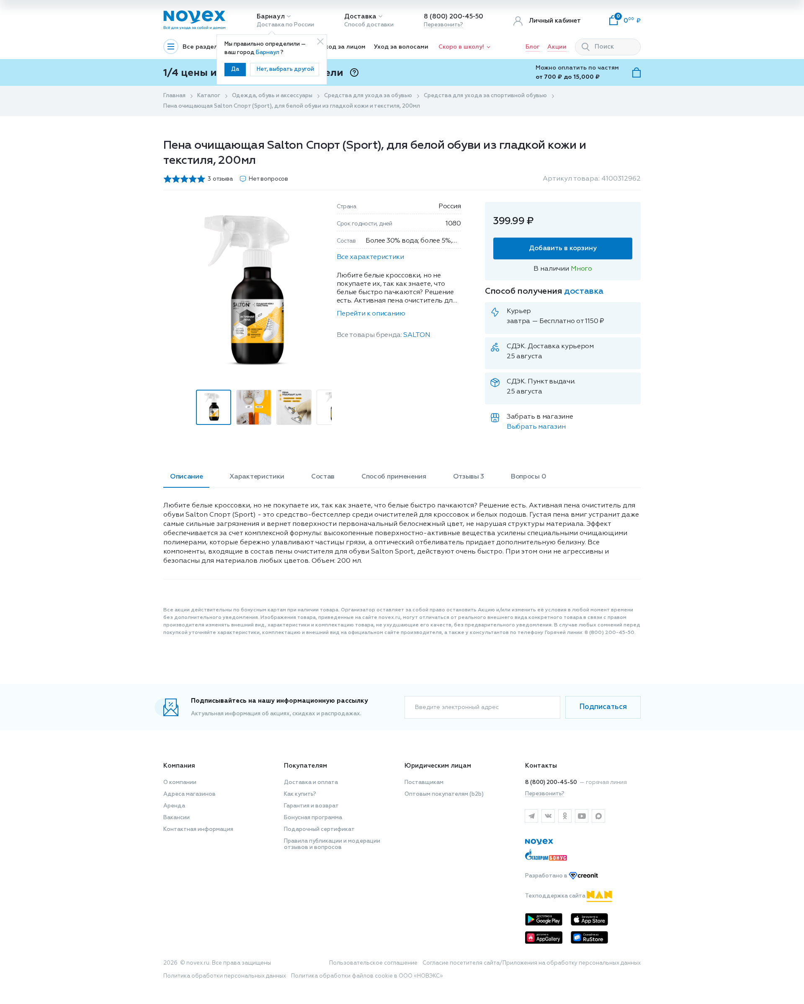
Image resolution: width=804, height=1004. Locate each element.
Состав (323, 477)
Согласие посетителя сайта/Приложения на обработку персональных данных (532, 963)
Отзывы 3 (468, 477)
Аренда (174, 806)
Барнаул (271, 16)
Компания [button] (179, 766)
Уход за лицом (344, 47)
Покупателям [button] (305, 766)
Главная (174, 95)
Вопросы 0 (528, 477)
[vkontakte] (548, 816)
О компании (179, 782)
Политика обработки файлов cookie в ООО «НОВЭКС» (367, 976)
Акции (557, 47)
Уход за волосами (401, 47)
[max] (598, 816)
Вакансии (176, 817)
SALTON (416, 335)
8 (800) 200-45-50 (453, 16)
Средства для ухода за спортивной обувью (485, 95)
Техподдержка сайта (556, 896)
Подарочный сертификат (319, 829)
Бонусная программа (313, 817)
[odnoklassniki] (565, 816)
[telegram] (531, 816)
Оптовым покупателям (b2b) (444, 794)
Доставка (360, 16)
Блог (533, 47)
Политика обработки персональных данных (224, 976)
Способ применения (393, 477)
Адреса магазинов (189, 794)
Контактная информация (198, 829)
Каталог (208, 95)
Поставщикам (424, 782)
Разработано (547, 876)
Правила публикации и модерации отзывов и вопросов (332, 844)
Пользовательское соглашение (373, 963)
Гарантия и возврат (311, 806)
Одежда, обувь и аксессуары (272, 95)
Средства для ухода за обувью (368, 95)
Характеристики (256, 477)
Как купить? (300, 794)
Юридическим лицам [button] (438, 766)
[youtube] (581, 816)
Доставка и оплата (311, 782)
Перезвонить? (443, 25)
